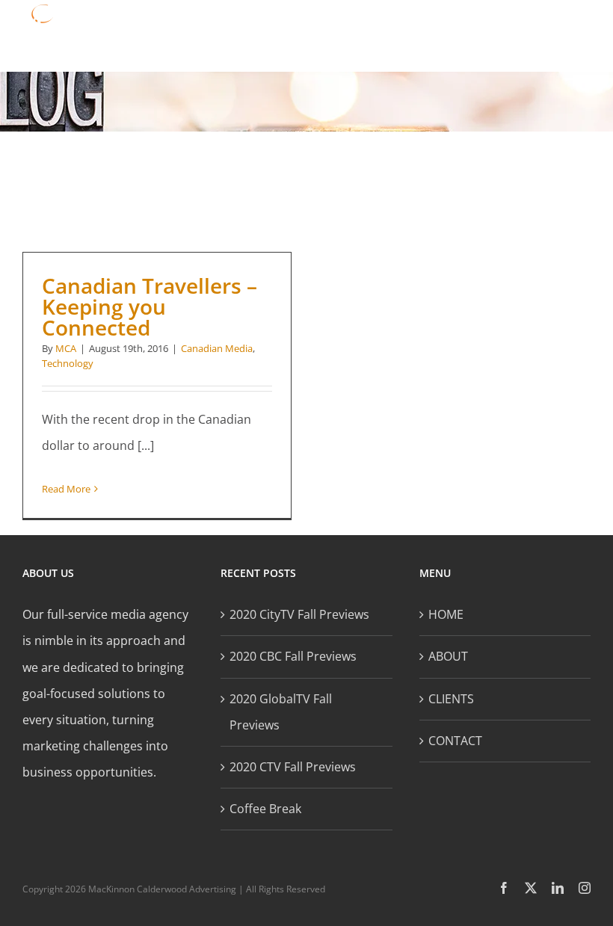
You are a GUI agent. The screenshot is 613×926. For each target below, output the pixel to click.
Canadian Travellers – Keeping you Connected (149, 306)
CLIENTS (451, 699)
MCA (65, 348)
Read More (66, 489)
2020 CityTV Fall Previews (299, 614)
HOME (445, 614)
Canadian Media (217, 348)
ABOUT (448, 656)
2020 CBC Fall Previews (293, 656)
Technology (67, 363)
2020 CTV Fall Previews (293, 767)
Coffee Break (265, 808)
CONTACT (455, 740)
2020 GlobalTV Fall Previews (281, 712)
